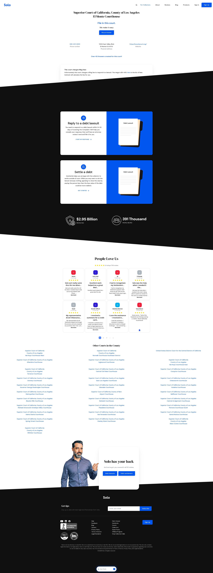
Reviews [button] (167, 5)
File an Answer (107, 33)
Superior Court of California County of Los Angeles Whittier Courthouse (34, 430)
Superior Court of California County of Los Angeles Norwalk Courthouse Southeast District (106, 353)
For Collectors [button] (145, 5)
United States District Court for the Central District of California (178, 351)
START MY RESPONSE (83, 139)
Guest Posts (116, 529)
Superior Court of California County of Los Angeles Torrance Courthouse (34, 371)
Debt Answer (116, 521)
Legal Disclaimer (96, 534)
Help (92, 521)
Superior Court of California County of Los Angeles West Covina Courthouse (178, 421)
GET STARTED (83, 190)
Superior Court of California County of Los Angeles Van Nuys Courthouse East (178, 362)
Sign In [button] (196, 5)
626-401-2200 (75, 44)
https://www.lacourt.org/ (138, 44)
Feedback (94, 523)
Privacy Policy (95, 529)
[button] (114, 569)
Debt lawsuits (110, 473)
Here (128, 72)
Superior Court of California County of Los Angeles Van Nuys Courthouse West (34, 353)
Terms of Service (96, 532)
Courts (114, 525)
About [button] (157, 5)
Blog (92, 525)
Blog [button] (176, 5)
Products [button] (186, 5)
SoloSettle (115, 523)
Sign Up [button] (206, 5)
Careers (93, 527)
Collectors (115, 527)
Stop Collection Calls (118, 534)
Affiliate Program (117, 532)
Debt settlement (127, 473)
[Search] (136, 5)
